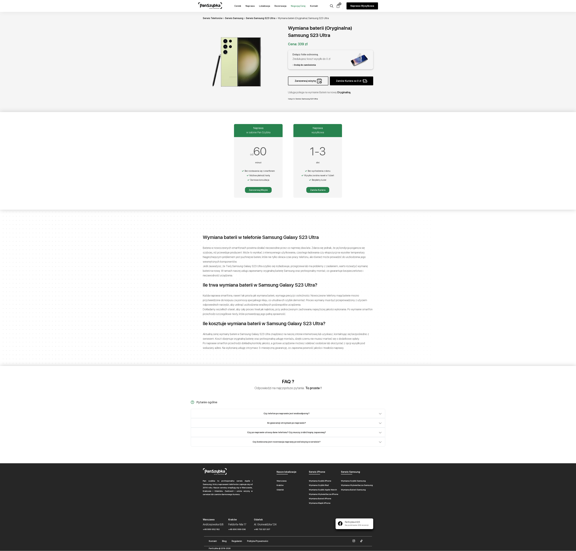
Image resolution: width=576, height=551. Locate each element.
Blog (224, 541)
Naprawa (250, 6)
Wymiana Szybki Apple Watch (323, 489)
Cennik (237, 6)
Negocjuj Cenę (298, 6)
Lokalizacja (264, 6)
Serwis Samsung (234, 18)
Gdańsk (280, 489)
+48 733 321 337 (262, 529)
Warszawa (281, 481)
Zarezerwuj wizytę (305, 80)
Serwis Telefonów (212, 18)
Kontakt (314, 6)
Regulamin (237, 541)
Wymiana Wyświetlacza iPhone (323, 494)
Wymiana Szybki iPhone (320, 481)
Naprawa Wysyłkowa (362, 5)
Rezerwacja (280, 6)
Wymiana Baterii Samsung (353, 489)
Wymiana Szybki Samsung (353, 481)
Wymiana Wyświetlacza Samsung (357, 485)
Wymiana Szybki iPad (319, 485)
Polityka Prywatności (257, 541)
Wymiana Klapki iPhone (319, 503)
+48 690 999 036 (237, 529)
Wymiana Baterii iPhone (320, 498)
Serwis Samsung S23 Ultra (260, 18)
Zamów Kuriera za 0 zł (348, 80)
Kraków (280, 485)
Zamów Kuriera (317, 190)
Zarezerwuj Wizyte (258, 190)
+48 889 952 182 (211, 529)
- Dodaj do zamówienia (304, 65)
